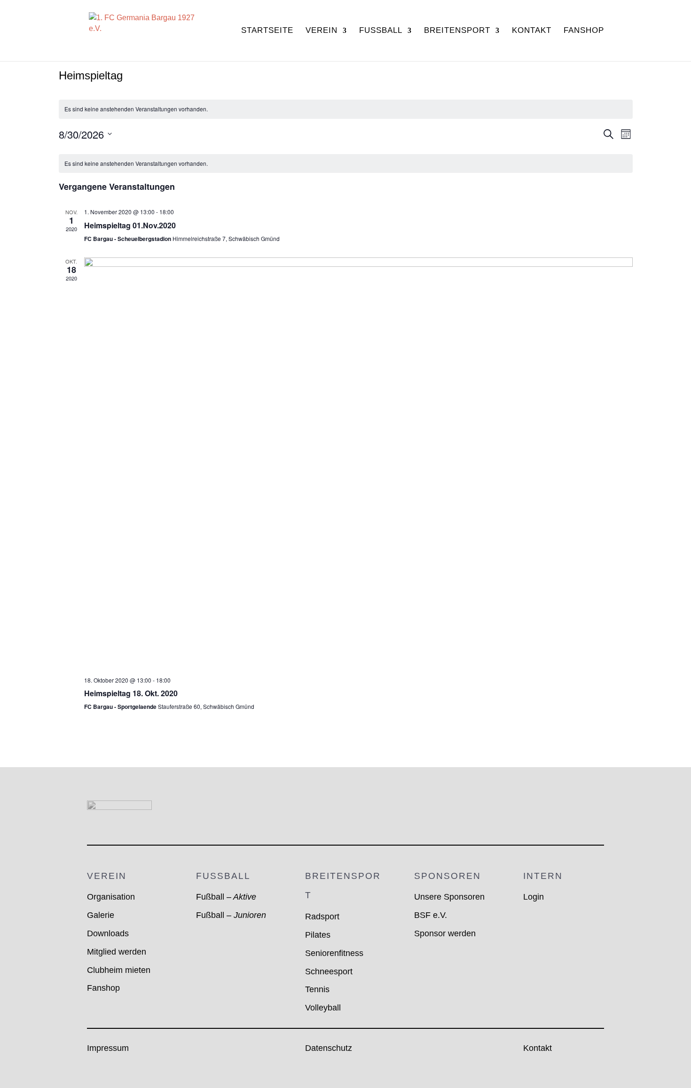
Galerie (100, 915)
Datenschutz (328, 1048)
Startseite (267, 31)
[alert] (346, 109)
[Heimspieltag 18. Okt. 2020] (358, 462)
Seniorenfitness (334, 953)
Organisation (111, 896)
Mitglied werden (116, 951)
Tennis (317, 989)
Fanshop (584, 31)
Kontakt (531, 31)
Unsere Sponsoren (449, 896)
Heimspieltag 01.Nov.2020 (130, 225)
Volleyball (323, 1007)
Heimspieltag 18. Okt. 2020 (131, 693)
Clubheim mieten (118, 970)
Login (533, 896)
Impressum (108, 1048)
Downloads (108, 933)
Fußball (226, 896)
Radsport (322, 916)
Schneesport (329, 971)
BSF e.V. (430, 915)
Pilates (317, 935)
